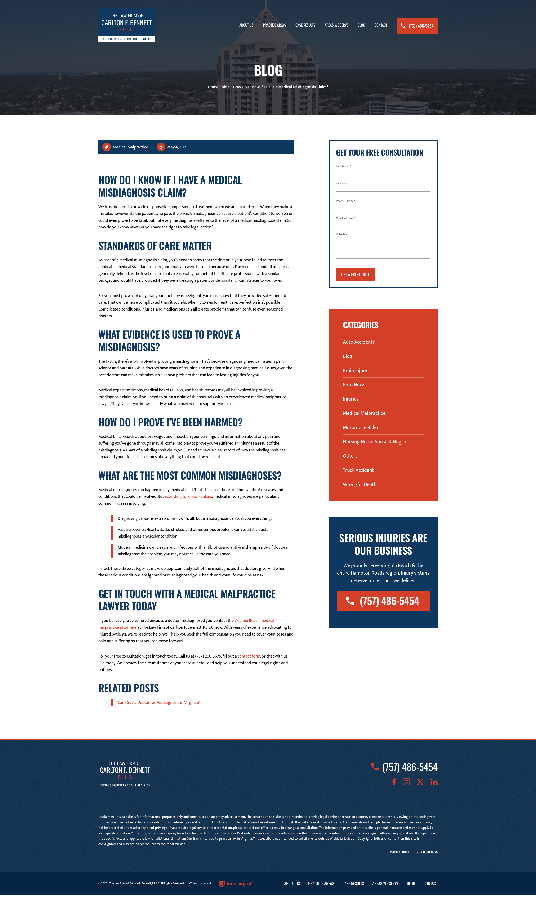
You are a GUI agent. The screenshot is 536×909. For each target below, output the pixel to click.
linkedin (434, 781)
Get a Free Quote (355, 274)
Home (213, 87)
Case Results (305, 25)
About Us (246, 25)
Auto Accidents (359, 342)
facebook (394, 781)
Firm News (354, 384)
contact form (249, 656)
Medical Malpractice (130, 147)
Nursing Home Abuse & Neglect (376, 441)
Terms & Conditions (425, 852)
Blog (361, 25)
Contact (381, 25)
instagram (406, 782)
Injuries (351, 399)
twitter (420, 782)
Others (350, 456)
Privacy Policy (399, 852)
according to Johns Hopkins (188, 496)
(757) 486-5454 (421, 26)
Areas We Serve (336, 25)
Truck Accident (358, 470)
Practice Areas (274, 25)
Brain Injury (355, 370)
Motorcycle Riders (362, 427)
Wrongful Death (360, 484)
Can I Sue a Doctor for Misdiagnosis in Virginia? (159, 702)
